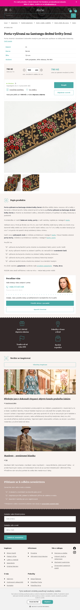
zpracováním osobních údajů (50, 504)
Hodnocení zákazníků (15, 582)
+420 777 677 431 (16, 287)
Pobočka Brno (36, 585)
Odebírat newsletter (15, 537)
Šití (6, 460)
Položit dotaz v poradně (40, 303)
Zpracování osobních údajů (62, 567)
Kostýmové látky (10, 403)
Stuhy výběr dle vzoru (61, 23)
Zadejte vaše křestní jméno (14, 514)
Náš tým (10, 579)
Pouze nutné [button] (33, 602)
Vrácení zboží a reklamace (60, 557)
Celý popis (8, 41)
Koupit (63, 85)
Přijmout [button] (47, 602)
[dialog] (40, 599)
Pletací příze (11, 556)
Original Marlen (12, 566)
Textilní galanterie (27, 23)
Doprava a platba (60, 553)
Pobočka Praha (36, 582)
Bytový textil (11, 553)
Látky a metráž (12, 560)
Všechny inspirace (40, 365)
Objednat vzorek (63, 92)
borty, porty (51, 238)
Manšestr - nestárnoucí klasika (19, 456)
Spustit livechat (40, 309)
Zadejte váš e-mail (11, 525)
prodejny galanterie (44, 266)
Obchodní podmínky (62, 562)
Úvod (5, 23)
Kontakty (10, 585)
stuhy (68, 220)
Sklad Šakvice (36, 579)
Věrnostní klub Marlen (39, 556)
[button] (11, 83)
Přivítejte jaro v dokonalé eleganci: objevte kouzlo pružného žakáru (37, 399)
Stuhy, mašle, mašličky (43, 23)
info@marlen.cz (50, 4)
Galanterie (14, 23)
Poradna (34, 553)
